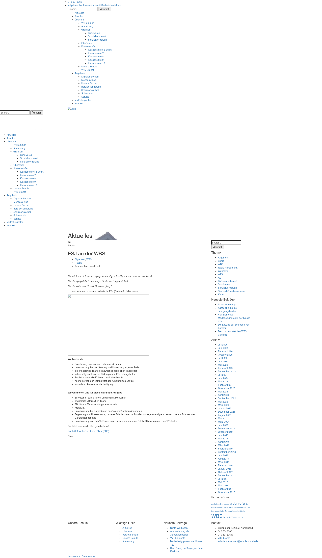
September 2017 (227, 475)
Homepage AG (226, 504)
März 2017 (223, 485)
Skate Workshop (226, 304)
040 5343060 (75, 1)
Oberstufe (86, 43)
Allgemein (80, 259)
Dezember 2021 (226, 411)
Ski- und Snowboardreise (231, 291)
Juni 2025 (223, 361)
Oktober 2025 (225, 354)
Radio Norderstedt (227, 267)
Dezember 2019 (226, 428)
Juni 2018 (223, 455)
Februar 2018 (225, 465)
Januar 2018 (224, 468)
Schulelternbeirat (97, 36)
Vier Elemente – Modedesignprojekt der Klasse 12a (234, 318)
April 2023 (223, 394)
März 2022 (223, 405)
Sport (221, 260)
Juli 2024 (223, 374)
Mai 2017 (223, 482)
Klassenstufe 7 (96, 53)
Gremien (86, 29)
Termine (79, 16)
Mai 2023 (223, 391)
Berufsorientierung (91, 86)
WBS (89, 259)
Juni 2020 (223, 425)
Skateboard (238, 507)
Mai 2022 (223, 401)
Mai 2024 (223, 381)
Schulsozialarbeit (90, 90)
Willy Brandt (87, 69)
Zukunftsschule (237, 517)
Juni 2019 (223, 435)
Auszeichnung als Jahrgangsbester (227, 309)
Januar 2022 (224, 408)
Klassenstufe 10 (96, 63)
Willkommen (87, 22)
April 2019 (223, 441)
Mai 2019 (223, 438)
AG (219, 277)
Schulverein (94, 33)
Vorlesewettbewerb (228, 281)
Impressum (74, 556)
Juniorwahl (241, 503)
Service (85, 96)
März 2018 (223, 462)
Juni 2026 (223, 348)
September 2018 (227, 452)
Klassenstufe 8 (96, 56)
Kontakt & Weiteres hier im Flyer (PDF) (88, 431)
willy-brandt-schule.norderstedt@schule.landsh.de (94, 5)
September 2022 (227, 398)
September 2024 (227, 371)
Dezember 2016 (226, 492)
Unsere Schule (89, 66)
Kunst (221, 294)
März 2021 (223, 421)
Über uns (79, 19)
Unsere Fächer (89, 83)
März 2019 (223, 445)
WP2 (220, 274)
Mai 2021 (223, 418)
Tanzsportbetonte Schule (235, 511)
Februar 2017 (225, 488)
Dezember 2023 (226, 388)
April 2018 (223, 458)
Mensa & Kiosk (89, 80)
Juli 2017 (223, 478)
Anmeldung (87, 26)
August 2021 (224, 415)
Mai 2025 (223, 364)
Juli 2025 (223, 358)
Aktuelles (79, 12)
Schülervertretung (97, 39)
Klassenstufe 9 (96, 59)
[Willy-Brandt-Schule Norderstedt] (72, 108)
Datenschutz (88, 556)
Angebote (80, 73)
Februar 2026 (225, 351)
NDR (231, 507)
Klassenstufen (88, 46)
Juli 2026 (223, 344)
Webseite (223, 271)
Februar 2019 (225, 448)
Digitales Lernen (90, 76)
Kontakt (79, 103)
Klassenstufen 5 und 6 (100, 49)
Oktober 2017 (225, 472)
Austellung (215, 504)
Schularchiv (87, 93)
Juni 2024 (223, 378)
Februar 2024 (225, 384)
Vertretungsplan (83, 100)
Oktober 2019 (225, 431)
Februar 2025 (225, 368)
